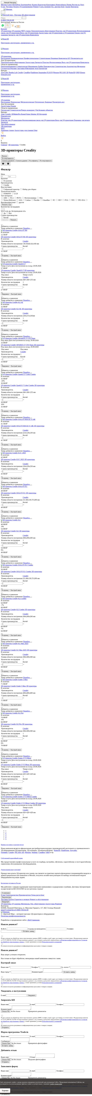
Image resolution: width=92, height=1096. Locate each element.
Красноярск (51, 5)
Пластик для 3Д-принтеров (66, 31)
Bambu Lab (13, 72)
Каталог (4, 29)
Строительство (61, 66)
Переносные (15, 102)
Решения (58, 904)
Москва (4, 5)
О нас (3, 7)
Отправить (5, 1027)
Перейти (26, 228)
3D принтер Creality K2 (10, 531)
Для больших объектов (44, 110)
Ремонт (36, 7)
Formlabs (4, 852)
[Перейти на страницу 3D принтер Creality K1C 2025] (13, 453)
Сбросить (5, 220)
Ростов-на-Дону (78, 5)
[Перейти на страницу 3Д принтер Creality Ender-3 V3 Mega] (16, 758)
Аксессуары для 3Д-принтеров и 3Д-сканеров (56, 33)
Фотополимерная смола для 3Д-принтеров (38, 120)
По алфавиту (33, 161)
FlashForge (65, 850)
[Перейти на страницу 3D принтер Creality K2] (11, 520)
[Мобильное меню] (3, 12)
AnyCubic (5, 72)
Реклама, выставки (17, 68)
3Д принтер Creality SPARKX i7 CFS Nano (17, 345)
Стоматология (22, 66)
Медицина (81, 66)
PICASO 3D (64, 72)
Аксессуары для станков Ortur (25, 130)
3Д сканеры (16, 904)
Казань (35, 5)
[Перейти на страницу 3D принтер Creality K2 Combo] (13, 598)
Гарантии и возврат (22, 899)
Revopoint (43, 114)
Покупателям (6, 897)
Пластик (45, 62)
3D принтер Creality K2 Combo (13, 610)
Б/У (69, 58)
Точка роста (36, 895)
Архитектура (72, 66)
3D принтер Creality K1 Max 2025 (14, 650)
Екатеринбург (26, 5)
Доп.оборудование (8, 124)
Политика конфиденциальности (13, 916)
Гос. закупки (56, 7)
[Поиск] (7, 25)
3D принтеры (31, 237)
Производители (25, 895)
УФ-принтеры (6, 126)
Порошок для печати (82, 120)
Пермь (69, 5)
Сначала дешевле (8, 161)
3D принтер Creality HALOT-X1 (13, 493)
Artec (3, 114)
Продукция (5, 902)
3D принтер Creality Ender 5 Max (13, 686)
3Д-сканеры (16, 31)
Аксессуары (30, 62)
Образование (33, 66)
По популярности (45, 161)
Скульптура (5, 68)
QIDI (78, 72)
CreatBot (27, 72)
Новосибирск (61, 5)
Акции (67, 7)
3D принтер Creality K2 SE (11, 309)
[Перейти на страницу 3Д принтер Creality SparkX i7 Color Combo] (18, 374)
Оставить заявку (28, 931)
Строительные (45, 58)
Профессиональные (31, 58)
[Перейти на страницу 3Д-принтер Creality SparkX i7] (13, 264)
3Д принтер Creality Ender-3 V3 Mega (15, 765)
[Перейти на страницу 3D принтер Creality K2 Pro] (12, 713)
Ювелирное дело (32, 68)
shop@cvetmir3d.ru (8, 910)
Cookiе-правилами (56, 1084)
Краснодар (42, 5)
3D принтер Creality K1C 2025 (12, 459)
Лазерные (48, 102)
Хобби (40, 66)
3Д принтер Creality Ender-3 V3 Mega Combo (18, 803)
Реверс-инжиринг (28, 110)
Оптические (39, 102)
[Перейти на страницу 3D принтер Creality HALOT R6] (14, 230)
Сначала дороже (21, 161)
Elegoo (82, 72)
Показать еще (6, 204)
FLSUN (50, 72)
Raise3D (72, 72)
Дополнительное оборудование (43, 31)
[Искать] (24, 17)
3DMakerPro (16, 114)
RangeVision (26, 114)
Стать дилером (45, 7)
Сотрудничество (12, 895)
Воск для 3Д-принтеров (29, 33)
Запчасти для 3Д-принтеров (19, 35)
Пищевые (55, 58)
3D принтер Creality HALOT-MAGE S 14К (17, 426)
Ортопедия (43, 68)
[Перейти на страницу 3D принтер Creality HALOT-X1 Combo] (17, 565)
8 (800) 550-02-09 (7, 20)
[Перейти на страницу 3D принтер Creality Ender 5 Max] (14, 680)
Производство (49, 66)
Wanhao (34, 852)
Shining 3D (35, 114)
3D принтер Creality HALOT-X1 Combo (16, 571)
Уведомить (31, 995)
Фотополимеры (55, 62)
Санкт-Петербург (14, 5)
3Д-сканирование (26, 7)
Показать (13, 220)
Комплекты (34, 35)
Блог (63, 7)
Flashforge (34, 72)
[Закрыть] (31, 262)
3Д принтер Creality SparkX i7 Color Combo (17, 385)
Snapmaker (42, 72)
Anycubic (73, 850)
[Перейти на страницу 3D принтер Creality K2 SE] (12, 302)
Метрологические (27, 102)
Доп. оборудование (37, 904)
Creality (20, 72)
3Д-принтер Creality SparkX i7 (12, 270)
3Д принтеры (6, 904)
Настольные (6, 58)
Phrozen (56, 72)
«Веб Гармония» (33, 920)
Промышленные (17, 58)
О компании (6, 893)
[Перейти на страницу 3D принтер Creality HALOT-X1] (14, 486)
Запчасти (38, 62)
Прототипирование (8, 66)
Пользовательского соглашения (52, 942)
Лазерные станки (7, 130)
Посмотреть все (77, 58)
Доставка (9, 7)
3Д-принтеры (6, 31)
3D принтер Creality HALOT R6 (13, 237)
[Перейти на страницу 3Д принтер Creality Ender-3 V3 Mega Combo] (19, 797)
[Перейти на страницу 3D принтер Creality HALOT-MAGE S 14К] (18, 419)
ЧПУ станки (26, 31)
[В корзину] (2, 292)
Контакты (74, 7)
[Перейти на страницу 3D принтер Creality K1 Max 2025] (14, 644)
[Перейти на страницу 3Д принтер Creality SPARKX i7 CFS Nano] (18, 338)
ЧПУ (3, 128)
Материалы (5, 118)
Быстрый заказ (16, 255)
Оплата (16, 7)
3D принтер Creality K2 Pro (11, 724)
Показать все (6, 75)
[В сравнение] (2, 258)
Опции (13, 106)
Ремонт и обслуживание (39, 899)
